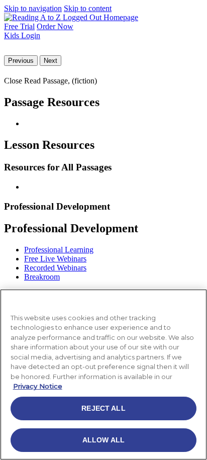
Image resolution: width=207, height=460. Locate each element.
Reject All (103, 408)
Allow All (103, 440)
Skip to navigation (33, 8)
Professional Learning (58, 249)
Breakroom (42, 276)
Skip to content (88, 8)
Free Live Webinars (55, 258)
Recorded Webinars (55, 267)
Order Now (55, 26)
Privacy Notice (37, 386)
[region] (103, 374)
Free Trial (19, 26)
